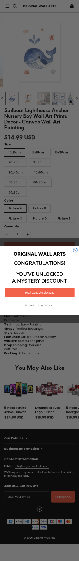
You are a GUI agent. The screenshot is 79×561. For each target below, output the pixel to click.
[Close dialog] (75, 250)
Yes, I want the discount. (40, 292)
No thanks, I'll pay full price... (39, 305)
